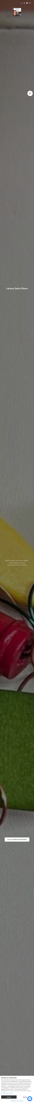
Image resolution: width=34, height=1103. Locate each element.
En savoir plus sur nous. (7, 1093)
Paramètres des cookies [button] (17, 1101)
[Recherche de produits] (30, 93)
